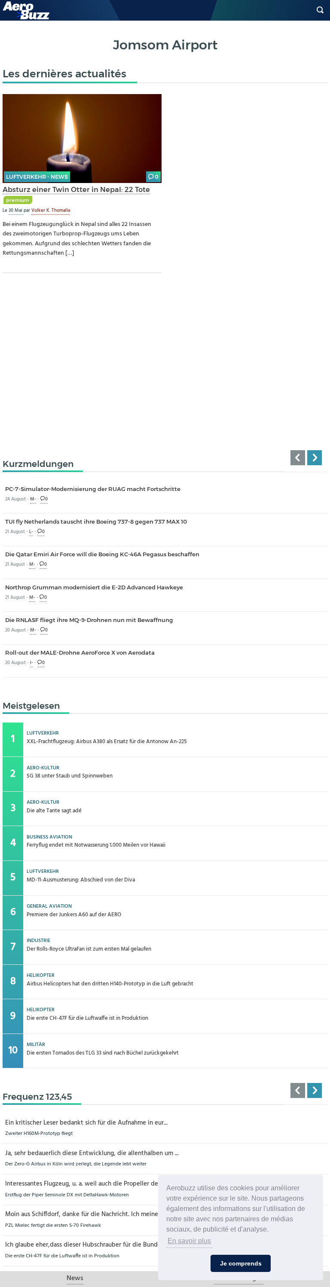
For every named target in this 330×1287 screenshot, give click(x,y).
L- (31, 532)
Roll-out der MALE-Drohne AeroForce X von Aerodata (80, 652)
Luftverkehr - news (37, 177)
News (75, 1278)
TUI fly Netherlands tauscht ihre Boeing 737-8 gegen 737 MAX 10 (96, 521)
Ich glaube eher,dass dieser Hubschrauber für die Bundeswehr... (93, 1245)
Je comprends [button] (241, 1263)
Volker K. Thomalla (50, 210)
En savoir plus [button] (189, 1240)
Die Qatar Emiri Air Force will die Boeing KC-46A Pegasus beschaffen (102, 554)
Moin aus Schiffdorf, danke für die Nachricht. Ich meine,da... (88, 1215)
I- (31, 663)
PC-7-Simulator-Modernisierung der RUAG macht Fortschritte (92, 488)
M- (33, 499)
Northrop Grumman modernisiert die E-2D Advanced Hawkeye (94, 587)
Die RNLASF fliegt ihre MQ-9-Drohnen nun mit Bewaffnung (89, 619)
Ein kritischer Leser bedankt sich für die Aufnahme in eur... (86, 1123)
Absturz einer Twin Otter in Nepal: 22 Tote (76, 189)
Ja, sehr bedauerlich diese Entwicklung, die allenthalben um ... (92, 1154)
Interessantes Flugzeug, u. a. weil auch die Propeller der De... (89, 1184)
